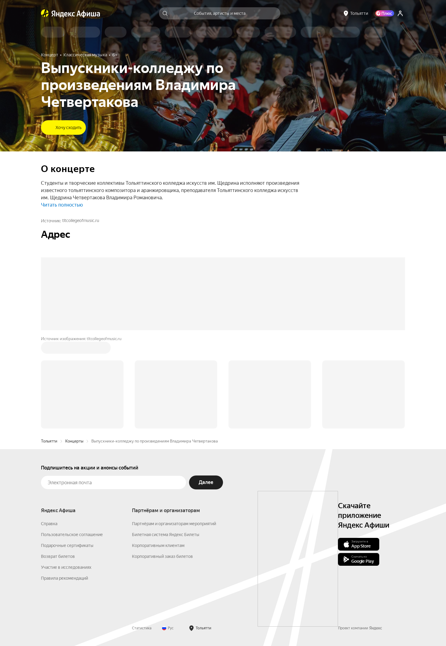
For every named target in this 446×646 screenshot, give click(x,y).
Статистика (141, 628)
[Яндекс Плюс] (384, 13)
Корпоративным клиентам (158, 545)
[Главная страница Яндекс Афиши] (45, 13)
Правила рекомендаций (64, 578)
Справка (49, 523)
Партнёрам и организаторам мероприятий (174, 523)
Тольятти (49, 441)
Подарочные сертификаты (67, 545)
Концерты (74, 441)
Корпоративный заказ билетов (162, 556)
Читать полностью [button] (62, 205)
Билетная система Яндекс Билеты (165, 534)
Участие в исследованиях (66, 567)
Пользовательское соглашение (72, 534)
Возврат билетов (58, 556)
